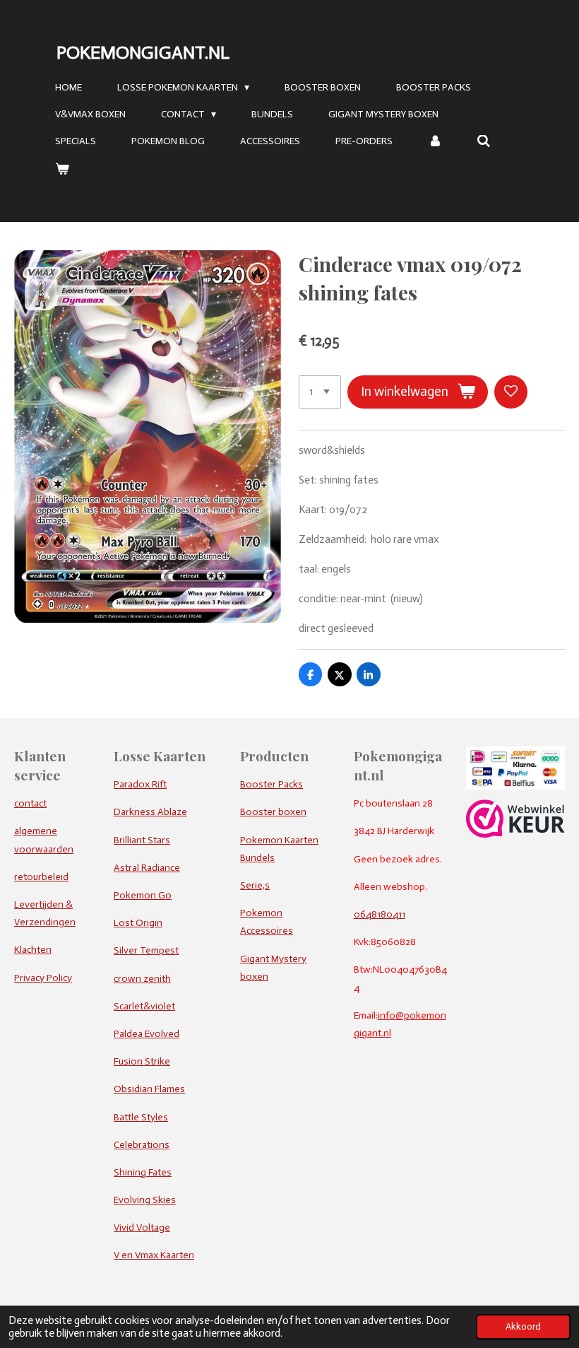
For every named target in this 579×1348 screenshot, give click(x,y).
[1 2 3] (320, 392)
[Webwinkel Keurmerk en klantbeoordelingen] (515, 834)
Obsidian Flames (149, 1089)
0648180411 (379, 914)
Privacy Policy (43, 978)
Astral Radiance (147, 868)
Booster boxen (273, 812)
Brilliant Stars (142, 840)
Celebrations (141, 1145)
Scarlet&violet (144, 1006)
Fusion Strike (142, 1061)
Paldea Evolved (146, 1034)
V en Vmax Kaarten (154, 1255)
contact (30, 803)
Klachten (33, 950)
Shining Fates (143, 1172)
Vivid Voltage (142, 1227)
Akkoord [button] (523, 1326)
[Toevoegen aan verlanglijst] (510, 392)
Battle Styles (141, 1117)
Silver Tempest (146, 950)
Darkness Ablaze (150, 812)
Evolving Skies (145, 1200)
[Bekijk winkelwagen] (62, 169)
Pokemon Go (143, 895)
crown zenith (142, 979)
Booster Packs (271, 784)
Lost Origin (138, 923)
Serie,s (255, 885)
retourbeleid (41, 877)
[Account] (435, 142)
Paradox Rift (140, 784)
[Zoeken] (484, 142)
